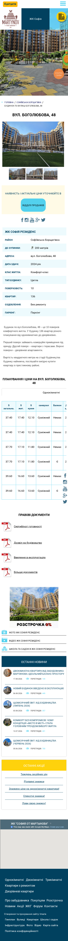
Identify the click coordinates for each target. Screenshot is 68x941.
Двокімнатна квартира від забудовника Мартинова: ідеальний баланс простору (38, 672)
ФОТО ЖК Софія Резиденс (24, 632)
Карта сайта (50, 925)
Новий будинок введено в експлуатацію (38, 688)
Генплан (10, 919)
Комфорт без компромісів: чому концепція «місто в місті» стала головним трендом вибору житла (34, 723)
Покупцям (38, 900)
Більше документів (25, 572)
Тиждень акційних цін (34, 774)
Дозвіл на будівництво (28, 542)
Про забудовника (17, 900)
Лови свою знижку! (34, 803)
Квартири (32, 919)
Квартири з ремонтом (20, 885)
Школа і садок (49, 919)
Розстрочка (55, 900)
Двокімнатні (34, 879)
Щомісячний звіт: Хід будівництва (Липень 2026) (34, 704)
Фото (29, 925)
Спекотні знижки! (34, 796)
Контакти (50, 906)
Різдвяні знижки (34, 781)
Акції (20, 906)
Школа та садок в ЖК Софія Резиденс (32, 649)
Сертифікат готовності (28, 526)
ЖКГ (28, 906)
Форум (38, 906)
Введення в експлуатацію (30, 557)
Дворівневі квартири (19, 891)
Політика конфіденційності (21, 931)
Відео (37, 925)
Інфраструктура (15, 925)
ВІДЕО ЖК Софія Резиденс (24, 640)
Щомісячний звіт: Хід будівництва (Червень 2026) (34, 742)
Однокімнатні (14, 879)
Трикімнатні (53, 879)
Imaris (43, 914)
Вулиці (21, 919)
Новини (10, 906)
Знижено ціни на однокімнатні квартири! (34, 788)
